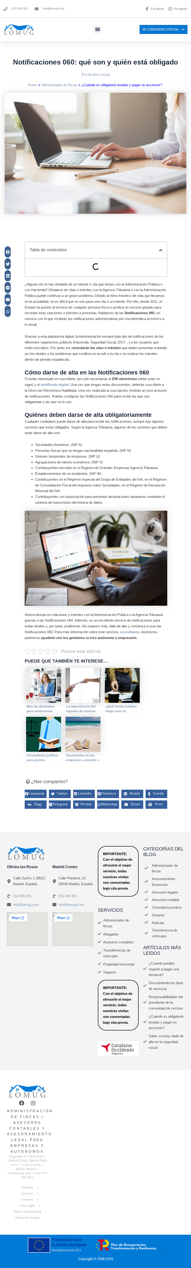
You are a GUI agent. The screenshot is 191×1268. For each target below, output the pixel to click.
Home (32, 85)
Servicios (27, 1193)
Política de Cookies (27, 1218)
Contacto (27, 1199)
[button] (97, 29)
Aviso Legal (27, 1205)
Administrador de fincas (59, 85)
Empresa (27, 1187)
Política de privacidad (27, 1212)
